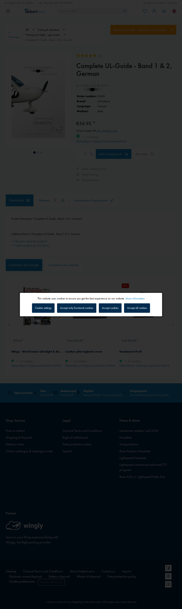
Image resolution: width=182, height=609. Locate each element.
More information (135, 298)
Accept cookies (110, 308)
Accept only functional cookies (76, 308)
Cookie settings (43, 308)
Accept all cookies (137, 308)
